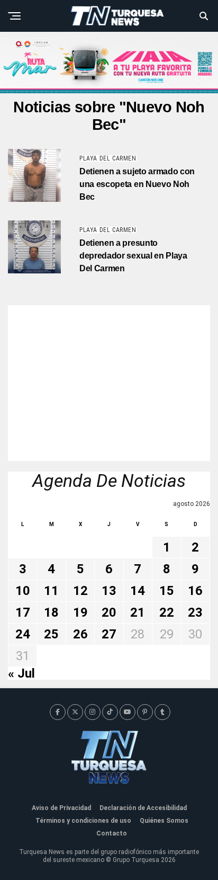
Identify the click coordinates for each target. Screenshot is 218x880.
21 (137, 612)
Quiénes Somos (164, 820)
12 (80, 590)
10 (22, 590)
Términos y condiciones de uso (83, 820)
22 (166, 612)
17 (22, 612)
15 (166, 590)
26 (80, 634)
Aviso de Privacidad (61, 808)
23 (195, 612)
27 (109, 634)
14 (137, 590)
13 (109, 590)
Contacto (111, 833)
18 (51, 612)
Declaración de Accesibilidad (143, 808)
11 (51, 590)
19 (80, 612)
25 (51, 634)
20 (109, 612)
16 (195, 590)
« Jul (21, 673)
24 (22, 634)
